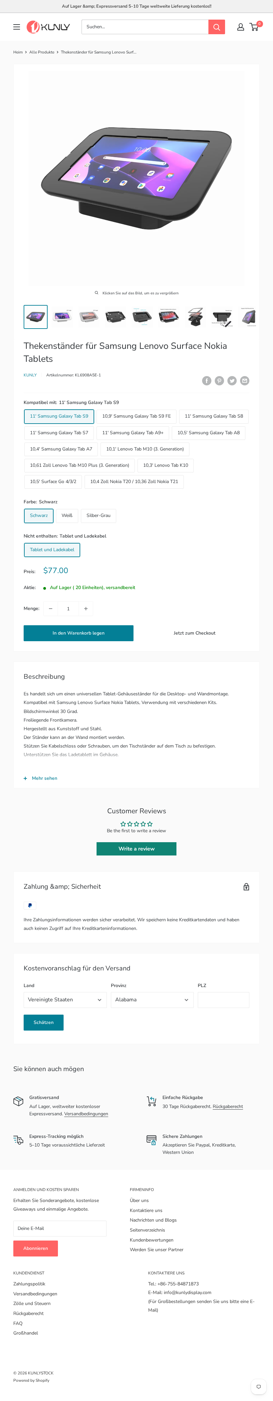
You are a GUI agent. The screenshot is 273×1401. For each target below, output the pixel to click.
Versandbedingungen (86, 1114)
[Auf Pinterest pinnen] (219, 380)
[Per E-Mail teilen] (244, 380)
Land (29, 985)
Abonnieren (35, 1248)
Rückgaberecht (228, 1106)
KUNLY (30, 375)
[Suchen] (216, 27)
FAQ (18, 1323)
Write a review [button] (137, 848)
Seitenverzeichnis (147, 1230)
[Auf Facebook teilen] (206, 380)
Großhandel (25, 1333)
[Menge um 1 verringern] (51, 609)
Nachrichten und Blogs (153, 1220)
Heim (18, 52)
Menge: (31, 608)
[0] (254, 27)
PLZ (202, 985)
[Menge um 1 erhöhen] (86, 609)
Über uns (139, 1200)
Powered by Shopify (31, 1380)
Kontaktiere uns (146, 1210)
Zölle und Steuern (32, 1303)
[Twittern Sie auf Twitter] (232, 380)
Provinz (119, 985)
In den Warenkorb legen (79, 633)
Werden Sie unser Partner (156, 1250)
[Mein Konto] (240, 27)
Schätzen (44, 1022)
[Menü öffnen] (16, 27)
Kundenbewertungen (151, 1240)
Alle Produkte (41, 52)
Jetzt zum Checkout (194, 633)
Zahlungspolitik (29, 1284)
